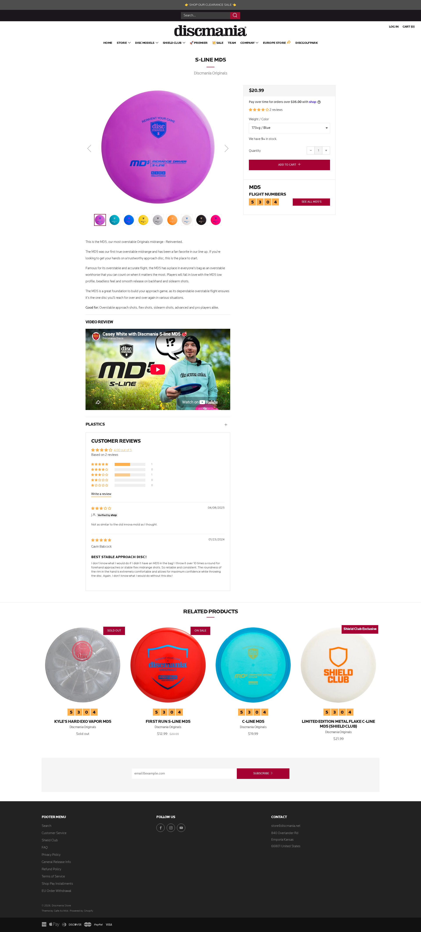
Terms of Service (53, 876)
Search (46, 826)
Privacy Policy (51, 855)
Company (247, 43)
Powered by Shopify (81, 911)
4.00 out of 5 (123, 450)
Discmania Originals (210, 73)
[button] (259, 110)
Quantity (255, 151)
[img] (101, 508)
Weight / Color (259, 119)
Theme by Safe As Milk (55, 911)
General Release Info (56, 862)
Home (107, 43)
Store (122, 43)
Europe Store (274, 43)
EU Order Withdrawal (56, 891)
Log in (394, 26)
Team (232, 43)
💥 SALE (217, 43)
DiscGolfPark (306, 43)
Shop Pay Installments (57, 884)
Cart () (408, 26)
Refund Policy (51, 869)
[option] (158, 147)
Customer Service (54, 833)
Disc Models (144, 43)
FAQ (45, 847)
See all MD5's (311, 201)
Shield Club (172, 43)
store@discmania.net (285, 826)
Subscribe (261, 773)
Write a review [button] (101, 494)
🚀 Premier (198, 43)
